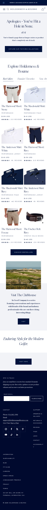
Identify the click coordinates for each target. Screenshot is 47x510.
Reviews (36, 427)
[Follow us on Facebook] (11, 429)
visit (23, 321)
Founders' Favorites (26, 79)
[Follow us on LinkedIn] (17, 435)
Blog (5, 463)
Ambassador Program (12, 480)
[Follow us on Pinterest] (23, 429)
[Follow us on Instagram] (6, 429)
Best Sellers (8, 79)
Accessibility (38, 445)
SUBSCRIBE (37, 398)
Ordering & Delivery (37, 415)
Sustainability (9, 458)
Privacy (6, 484)
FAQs (35, 431)
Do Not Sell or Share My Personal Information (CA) (14, 494)
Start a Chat (15, 423)
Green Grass (8, 476)
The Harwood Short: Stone (12, 108)
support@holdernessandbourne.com (15, 420)
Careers (6, 471)
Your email (8, 394)
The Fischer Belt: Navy (32, 231)
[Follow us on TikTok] (11, 435)
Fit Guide (6, 467)
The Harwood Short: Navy (34, 149)
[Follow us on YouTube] (6, 435)
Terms (5, 488)
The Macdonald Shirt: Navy (12, 190)
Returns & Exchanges (37, 422)
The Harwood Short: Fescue (12, 231)
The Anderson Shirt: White (12, 149)
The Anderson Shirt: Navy (34, 190)
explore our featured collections (23, 49)
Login (35, 436)
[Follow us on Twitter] (17, 429)
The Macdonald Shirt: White (34, 108)
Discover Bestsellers (23, 252)
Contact (36, 440)
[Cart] (42, 9)
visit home (23, 361)
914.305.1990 (13, 415)
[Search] (8, 9)
